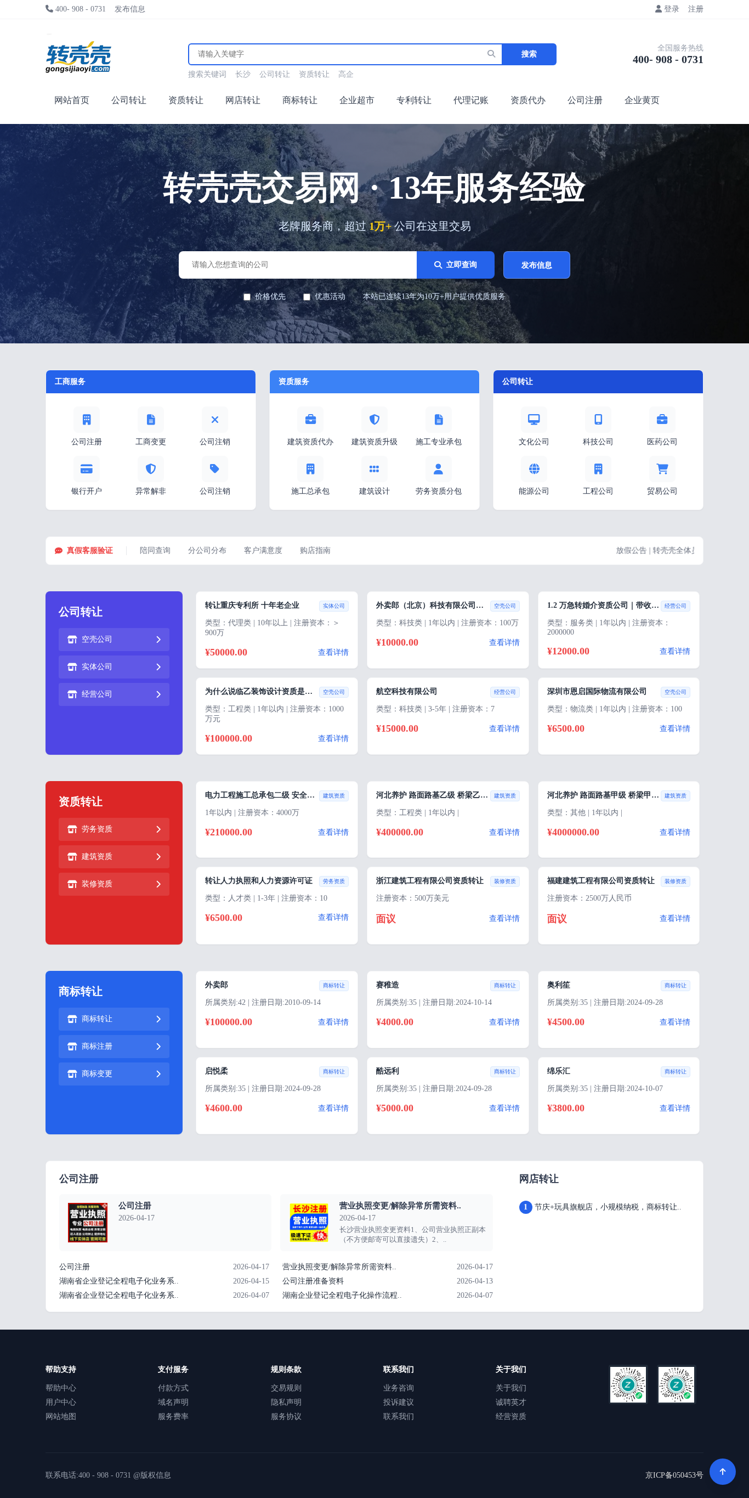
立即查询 (461, 265)
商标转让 (299, 100)
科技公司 (598, 442)
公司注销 (215, 442)
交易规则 (286, 1388)
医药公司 (662, 442)
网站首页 (71, 100)
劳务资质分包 (439, 491)
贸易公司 (662, 491)
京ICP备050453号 (674, 1475)
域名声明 (173, 1402)
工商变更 (150, 442)
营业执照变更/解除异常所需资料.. (400, 1205)
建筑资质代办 (310, 442)
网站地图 (61, 1416)
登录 (671, 9)
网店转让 (242, 100)
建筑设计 (374, 491)
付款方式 (173, 1388)
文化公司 (534, 442)
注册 (695, 9)
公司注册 (585, 100)
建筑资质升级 (374, 442)
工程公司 (598, 491)
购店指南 (315, 550)
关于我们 (511, 1388)
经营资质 (511, 1416)
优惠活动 (330, 296)
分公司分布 (207, 550)
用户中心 (61, 1402)
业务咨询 (398, 1388)
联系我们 (398, 1416)
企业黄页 (642, 100)
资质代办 (528, 100)
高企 (346, 74)
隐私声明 (286, 1402)
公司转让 (274, 74)
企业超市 (356, 100)
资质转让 (314, 74)
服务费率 (173, 1416)
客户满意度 (263, 550)
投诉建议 (398, 1402)
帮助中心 (61, 1388)
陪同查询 (155, 550)
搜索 (529, 54)
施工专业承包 (439, 442)
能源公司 (534, 491)
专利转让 (414, 100)
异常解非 (150, 491)
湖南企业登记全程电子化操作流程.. (342, 1295)
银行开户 (86, 491)
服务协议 (286, 1416)
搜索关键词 (207, 74)
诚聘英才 (511, 1402)
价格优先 (270, 296)
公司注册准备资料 (313, 1281)
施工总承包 (310, 491)
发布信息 (130, 9)
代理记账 (471, 100)
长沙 (243, 74)
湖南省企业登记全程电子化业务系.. (119, 1281)
